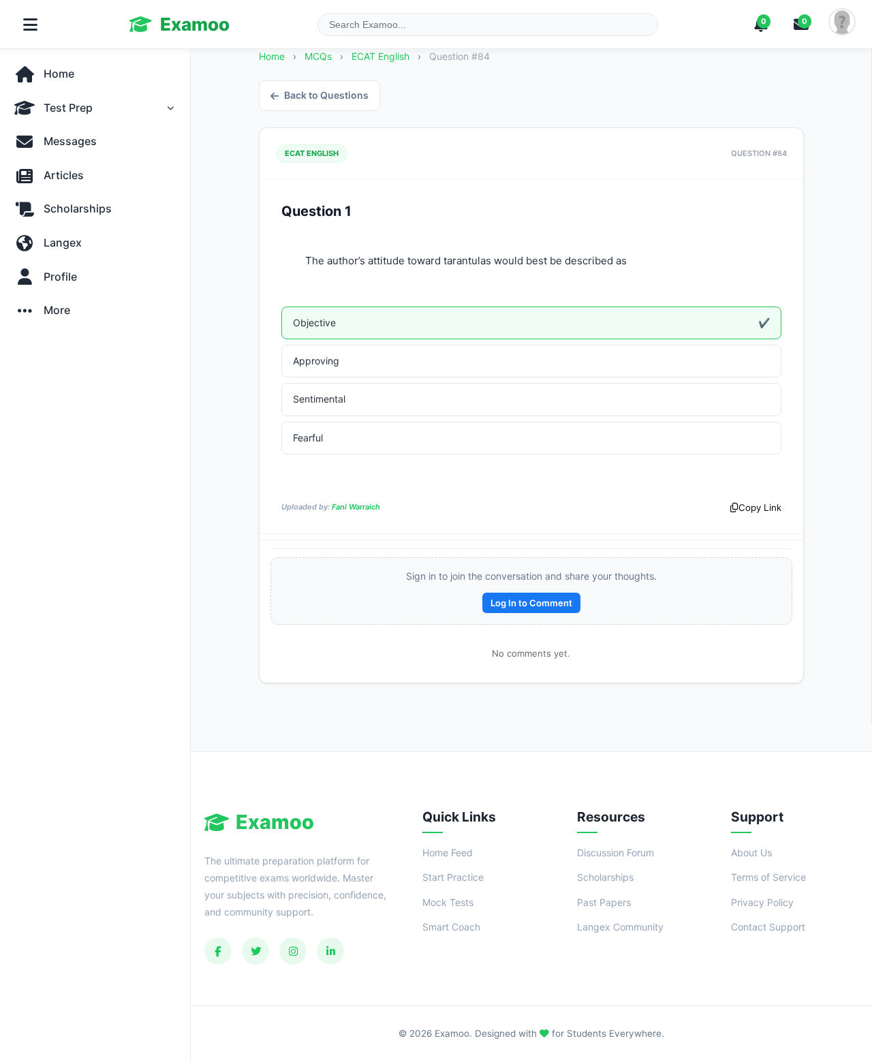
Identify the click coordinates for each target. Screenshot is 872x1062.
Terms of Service (768, 877)
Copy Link (759, 507)
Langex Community (620, 927)
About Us (751, 852)
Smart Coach (451, 927)
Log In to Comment (531, 602)
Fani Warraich (356, 507)
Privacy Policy (762, 902)
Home (272, 56)
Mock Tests (447, 902)
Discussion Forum (615, 852)
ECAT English (382, 56)
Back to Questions (326, 95)
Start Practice (453, 877)
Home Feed (447, 852)
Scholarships (605, 877)
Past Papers (604, 902)
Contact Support (768, 927)
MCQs (318, 56)
